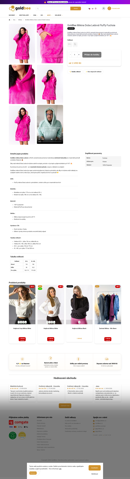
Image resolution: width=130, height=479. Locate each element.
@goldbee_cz (99, 428)
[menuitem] (13, 15)
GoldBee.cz (99, 423)
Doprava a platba (42, 431)
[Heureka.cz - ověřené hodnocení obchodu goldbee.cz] (21, 435)
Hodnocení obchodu (65, 378)
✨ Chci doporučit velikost (93, 71)
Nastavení (33, 473)
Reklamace (40, 428)
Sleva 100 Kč (41, 450)
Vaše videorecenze (43, 444)
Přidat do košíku (91, 55)
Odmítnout (94, 474)
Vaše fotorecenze (42, 442)
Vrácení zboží (41, 426)
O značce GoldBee (71, 420)
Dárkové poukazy (42, 434)
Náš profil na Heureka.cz (73, 423)
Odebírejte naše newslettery (46, 447)
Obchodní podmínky (71, 428)
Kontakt (39, 420)
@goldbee (98, 431)
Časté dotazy (41, 423)
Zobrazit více (65, 406)
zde (60, 469)
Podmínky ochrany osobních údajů (76, 431)
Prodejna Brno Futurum (44, 439)
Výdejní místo (41, 436)
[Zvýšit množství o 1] (78, 54)
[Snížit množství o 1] (70, 54)
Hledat (76, 8)
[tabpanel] (22, 314)
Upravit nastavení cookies (82, 460)
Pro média (68, 426)
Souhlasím (94, 468)
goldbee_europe (100, 426)
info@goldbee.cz (100, 420)
